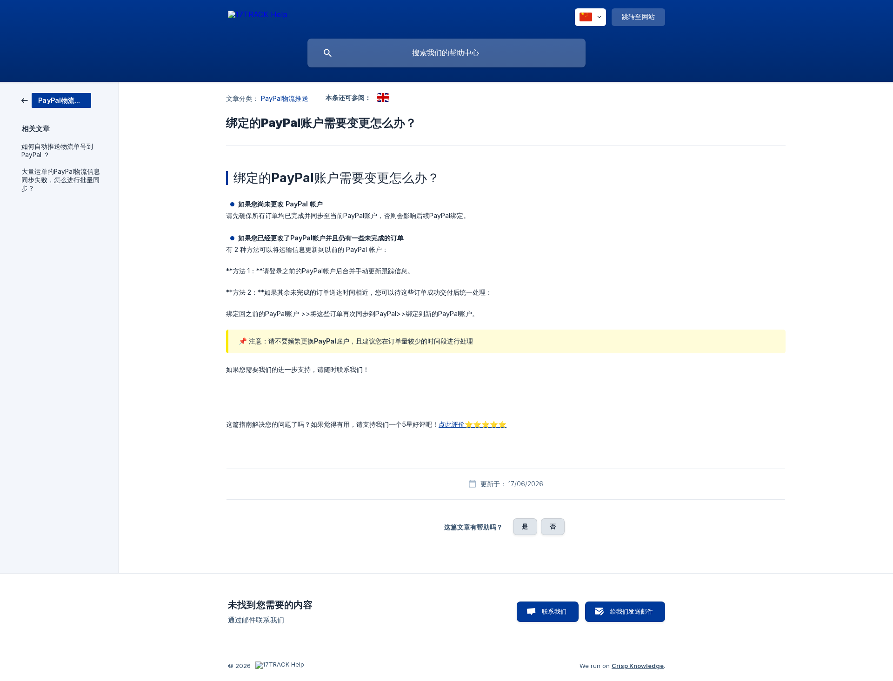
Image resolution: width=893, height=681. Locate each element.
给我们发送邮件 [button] (631, 611)
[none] (257, 16)
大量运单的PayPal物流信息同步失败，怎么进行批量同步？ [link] (60, 180)
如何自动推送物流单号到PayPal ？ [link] (57, 151)
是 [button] (525, 526)
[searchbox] (446, 53)
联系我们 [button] (554, 611)
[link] (56, 99)
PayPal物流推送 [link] (284, 98)
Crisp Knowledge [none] (638, 665)
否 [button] (553, 526)
